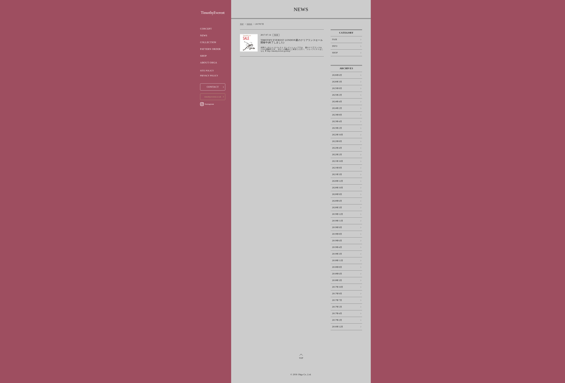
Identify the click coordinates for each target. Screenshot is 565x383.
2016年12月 (337, 327)
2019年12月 (337, 214)
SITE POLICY (207, 71)
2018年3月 (337, 280)
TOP (242, 24)
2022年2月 (337, 154)
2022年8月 (337, 141)
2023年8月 (337, 115)
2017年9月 (337, 294)
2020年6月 (337, 201)
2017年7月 (337, 300)
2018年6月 (337, 274)
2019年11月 (337, 221)
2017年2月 (337, 320)
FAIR (334, 39)
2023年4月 (337, 121)
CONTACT (213, 87)
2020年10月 (337, 188)
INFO (334, 46)
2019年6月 (337, 241)
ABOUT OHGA (208, 62)
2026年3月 (337, 82)
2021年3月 (337, 174)
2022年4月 (337, 148)
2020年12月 (337, 181)
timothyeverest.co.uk (212, 97)
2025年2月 (337, 95)
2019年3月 (337, 254)
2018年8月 (337, 267)
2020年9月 (337, 194)
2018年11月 (337, 260)
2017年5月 (337, 307)
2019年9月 (337, 227)
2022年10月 (337, 135)
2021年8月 (337, 168)
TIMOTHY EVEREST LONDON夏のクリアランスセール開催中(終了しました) (292, 41)
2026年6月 (337, 75)
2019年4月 (337, 247)
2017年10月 (337, 287)
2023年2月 (337, 128)
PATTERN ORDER (210, 49)
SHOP (203, 56)
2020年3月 (337, 207)
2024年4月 (337, 101)
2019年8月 (337, 234)
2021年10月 (337, 161)
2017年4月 (337, 313)
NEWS (203, 35)
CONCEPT (206, 29)
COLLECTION (208, 42)
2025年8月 (337, 88)
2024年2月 (337, 108)
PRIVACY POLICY (209, 76)
